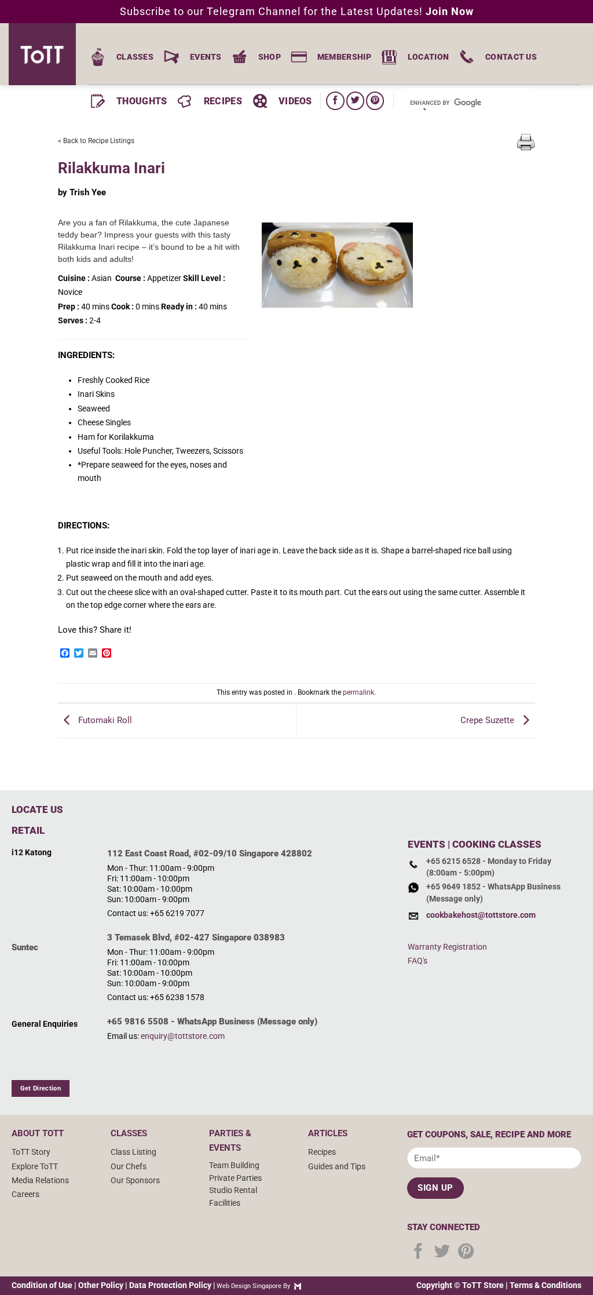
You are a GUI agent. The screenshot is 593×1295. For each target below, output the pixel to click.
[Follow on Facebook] (335, 101)
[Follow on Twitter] (355, 101)
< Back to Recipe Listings (96, 141)
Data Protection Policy (170, 1285)
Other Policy (100, 1285)
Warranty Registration (447, 946)
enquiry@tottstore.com (183, 1036)
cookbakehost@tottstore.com (481, 915)
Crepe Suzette (488, 720)
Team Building (234, 1165)
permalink (358, 692)
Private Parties (235, 1178)
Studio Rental (233, 1190)
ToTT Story (31, 1152)
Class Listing (133, 1152)
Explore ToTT (35, 1166)
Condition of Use (42, 1285)
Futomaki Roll (104, 720)
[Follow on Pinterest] (375, 101)
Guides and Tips (336, 1166)
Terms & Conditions (545, 1285)
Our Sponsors (135, 1180)
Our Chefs (129, 1166)
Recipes (322, 1152)
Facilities (224, 1203)
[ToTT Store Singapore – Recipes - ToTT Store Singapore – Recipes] (46, 54)
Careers (25, 1194)
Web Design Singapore (249, 1286)
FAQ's (417, 960)
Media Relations (40, 1180)
